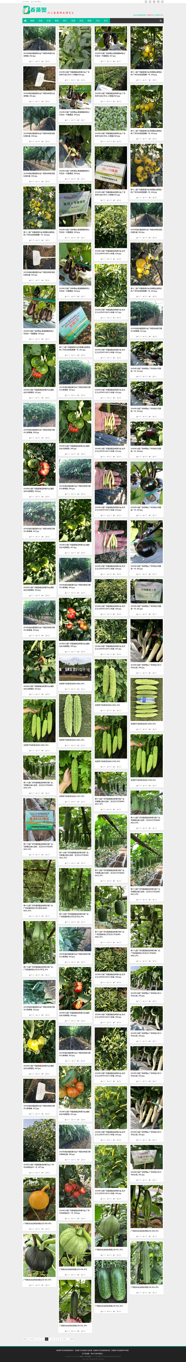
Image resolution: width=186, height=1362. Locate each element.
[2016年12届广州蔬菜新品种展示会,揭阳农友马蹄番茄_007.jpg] (75, 520)
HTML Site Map (99, 1359)
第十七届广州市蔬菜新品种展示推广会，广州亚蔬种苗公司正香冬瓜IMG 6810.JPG (38, 908)
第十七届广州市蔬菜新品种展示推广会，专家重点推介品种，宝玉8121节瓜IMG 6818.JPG (38, 785)
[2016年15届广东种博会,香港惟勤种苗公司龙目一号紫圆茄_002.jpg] (75, 264)
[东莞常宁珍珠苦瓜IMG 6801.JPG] (75, 715)
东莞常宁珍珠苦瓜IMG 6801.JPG (71, 740)
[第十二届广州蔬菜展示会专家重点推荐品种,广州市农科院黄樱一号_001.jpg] (75, 322)
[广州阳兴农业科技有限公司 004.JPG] (39, 1255)
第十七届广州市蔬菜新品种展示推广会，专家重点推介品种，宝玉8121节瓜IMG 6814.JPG (74, 855)
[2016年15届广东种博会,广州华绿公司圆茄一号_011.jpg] (147, 353)
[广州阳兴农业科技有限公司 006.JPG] (75, 1245)
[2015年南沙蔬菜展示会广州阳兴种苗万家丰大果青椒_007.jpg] (39, 513)
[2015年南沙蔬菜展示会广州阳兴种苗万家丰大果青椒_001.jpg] (39, 1090)
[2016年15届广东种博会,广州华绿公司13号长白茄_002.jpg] (147, 1107)
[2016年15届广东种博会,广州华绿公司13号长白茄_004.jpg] (147, 1017)
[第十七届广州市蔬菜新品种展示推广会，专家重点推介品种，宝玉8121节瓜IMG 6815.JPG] (39, 819)
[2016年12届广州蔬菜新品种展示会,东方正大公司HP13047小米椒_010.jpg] (111, 483)
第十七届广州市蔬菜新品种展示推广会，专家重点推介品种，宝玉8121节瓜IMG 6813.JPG (110, 872)
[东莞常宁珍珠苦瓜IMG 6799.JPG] (111, 737)
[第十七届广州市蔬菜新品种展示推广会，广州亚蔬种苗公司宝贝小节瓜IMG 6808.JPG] (147, 926)
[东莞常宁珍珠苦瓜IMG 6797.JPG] (75, 771)
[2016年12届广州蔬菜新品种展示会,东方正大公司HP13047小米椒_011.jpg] (111, 424)
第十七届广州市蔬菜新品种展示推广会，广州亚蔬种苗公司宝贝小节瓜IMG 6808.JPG (146, 953)
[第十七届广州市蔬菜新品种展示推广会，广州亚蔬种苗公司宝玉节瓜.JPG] (75, 889)
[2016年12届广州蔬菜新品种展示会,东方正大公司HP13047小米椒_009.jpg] (111, 541)
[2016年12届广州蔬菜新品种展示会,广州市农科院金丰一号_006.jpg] (75, 1186)
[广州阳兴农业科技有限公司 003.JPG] (147, 1262)
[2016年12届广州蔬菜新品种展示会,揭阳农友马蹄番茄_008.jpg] (39, 464)
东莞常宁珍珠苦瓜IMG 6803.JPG (107, 705)
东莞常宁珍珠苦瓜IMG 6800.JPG (36, 745)
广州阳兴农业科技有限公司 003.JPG (145, 1287)
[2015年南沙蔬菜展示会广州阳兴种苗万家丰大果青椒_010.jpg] (75, 371)
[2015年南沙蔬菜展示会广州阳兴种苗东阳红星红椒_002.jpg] (147, 214)
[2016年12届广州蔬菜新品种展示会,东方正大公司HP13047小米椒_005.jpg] (111, 999)
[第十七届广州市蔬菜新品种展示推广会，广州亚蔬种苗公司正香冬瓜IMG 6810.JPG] (39, 881)
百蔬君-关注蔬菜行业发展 (83, 1350)
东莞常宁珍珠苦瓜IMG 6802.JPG (143, 724)
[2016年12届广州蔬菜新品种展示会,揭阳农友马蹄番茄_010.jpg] (39, 365)
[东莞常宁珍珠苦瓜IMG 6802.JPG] (147, 699)
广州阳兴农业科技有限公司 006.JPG (73, 1269)
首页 (25, 20)
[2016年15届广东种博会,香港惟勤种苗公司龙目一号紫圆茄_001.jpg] (39, 306)
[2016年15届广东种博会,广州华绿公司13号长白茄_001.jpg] (147, 1156)
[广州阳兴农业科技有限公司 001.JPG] (75, 1301)
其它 (106, 21)
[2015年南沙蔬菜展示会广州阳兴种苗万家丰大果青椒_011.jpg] (147, 313)
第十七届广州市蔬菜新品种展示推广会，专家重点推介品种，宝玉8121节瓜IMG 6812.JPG (146, 891)
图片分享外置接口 (36, 1)
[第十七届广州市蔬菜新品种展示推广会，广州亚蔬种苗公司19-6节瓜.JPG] (39, 942)
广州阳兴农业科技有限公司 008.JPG (145, 1231)
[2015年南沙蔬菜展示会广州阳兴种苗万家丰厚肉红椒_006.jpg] (75, 1136)
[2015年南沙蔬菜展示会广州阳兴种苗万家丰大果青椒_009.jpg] (39, 414)
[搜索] (161, 20)
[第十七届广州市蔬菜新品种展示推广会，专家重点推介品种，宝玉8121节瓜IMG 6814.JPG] (75, 828)
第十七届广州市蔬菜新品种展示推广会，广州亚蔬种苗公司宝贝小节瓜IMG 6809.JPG (110, 934)
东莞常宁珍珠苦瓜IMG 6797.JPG (71, 796)
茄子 (65, 21)
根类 (89, 21)
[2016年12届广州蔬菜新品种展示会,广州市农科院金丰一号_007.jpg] (39, 1140)
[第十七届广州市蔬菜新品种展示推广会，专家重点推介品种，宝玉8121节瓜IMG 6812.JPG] (147, 861)
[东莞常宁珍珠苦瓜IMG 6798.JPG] (147, 755)
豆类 (73, 21)
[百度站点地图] (158, 1)
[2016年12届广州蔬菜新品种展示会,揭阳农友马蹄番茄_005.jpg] (75, 619)
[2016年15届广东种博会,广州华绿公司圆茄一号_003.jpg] (147, 483)
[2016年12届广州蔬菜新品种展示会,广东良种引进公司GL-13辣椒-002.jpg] (111, 118)
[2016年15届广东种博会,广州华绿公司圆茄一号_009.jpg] (147, 433)
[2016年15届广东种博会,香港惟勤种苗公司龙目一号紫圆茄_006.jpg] (75, 96)
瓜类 (40, 21)
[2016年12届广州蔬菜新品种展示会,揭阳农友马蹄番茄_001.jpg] (75, 1087)
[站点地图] (146, 1)
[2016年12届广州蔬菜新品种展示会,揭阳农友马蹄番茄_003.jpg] (75, 988)
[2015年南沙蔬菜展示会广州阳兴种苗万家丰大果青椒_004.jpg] (75, 938)
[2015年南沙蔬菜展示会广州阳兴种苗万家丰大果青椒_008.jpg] (75, 470)
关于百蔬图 (25, 1)
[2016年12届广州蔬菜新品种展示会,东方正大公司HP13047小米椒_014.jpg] (111, 374)
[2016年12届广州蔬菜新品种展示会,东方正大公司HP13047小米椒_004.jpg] (111, 1048)
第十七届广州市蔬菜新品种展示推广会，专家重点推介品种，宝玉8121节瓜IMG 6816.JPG (146, 820)
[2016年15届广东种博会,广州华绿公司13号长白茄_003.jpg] (147, 1057)
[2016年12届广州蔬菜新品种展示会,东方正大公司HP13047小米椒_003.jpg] (111, 1107)
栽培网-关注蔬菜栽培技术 (65, 1350)
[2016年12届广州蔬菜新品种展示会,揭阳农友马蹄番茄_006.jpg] (39, 563)
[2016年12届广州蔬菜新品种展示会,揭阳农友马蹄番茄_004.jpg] (39, 661)
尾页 (71, 1339)
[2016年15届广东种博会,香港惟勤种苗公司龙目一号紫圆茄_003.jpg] (75, 205)
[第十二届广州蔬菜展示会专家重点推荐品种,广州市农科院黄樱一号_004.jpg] (147, 165)
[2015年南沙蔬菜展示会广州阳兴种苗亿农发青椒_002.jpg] (39, 38)
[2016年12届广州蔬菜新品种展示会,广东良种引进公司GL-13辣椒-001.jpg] (111, 167)
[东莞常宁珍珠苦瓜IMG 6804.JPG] (75, 668)
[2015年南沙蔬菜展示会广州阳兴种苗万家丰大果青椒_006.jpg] (75, 569)
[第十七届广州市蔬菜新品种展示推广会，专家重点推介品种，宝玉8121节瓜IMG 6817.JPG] (111, 783)
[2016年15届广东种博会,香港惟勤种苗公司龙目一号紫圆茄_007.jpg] (111, 38)
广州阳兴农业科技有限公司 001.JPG (73, 1326)
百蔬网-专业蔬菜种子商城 (120, 1350)
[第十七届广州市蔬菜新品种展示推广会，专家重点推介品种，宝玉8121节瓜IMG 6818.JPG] (39, 767)
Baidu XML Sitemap (88, 1359)
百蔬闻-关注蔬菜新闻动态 (101, 1350)
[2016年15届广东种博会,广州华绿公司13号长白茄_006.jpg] (147, 640)
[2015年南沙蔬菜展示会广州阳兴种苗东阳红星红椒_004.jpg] (39, 118)
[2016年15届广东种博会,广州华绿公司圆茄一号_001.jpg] (147, 590)
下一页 (62, 1339)
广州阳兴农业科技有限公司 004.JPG (37, 1280)
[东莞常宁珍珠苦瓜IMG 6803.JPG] (111, 680)
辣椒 (32, 21)
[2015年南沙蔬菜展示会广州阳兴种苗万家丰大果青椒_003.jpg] (39, 991)
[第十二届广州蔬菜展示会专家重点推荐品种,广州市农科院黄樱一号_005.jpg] (147, 106)
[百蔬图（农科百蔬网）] (48, 6)
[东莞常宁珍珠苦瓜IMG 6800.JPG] (39, 720)
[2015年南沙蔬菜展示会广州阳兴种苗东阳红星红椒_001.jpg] (39, 256)
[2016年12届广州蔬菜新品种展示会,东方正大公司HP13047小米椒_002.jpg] (111, 1166)
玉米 (98, 21)
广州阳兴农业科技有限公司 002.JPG (109, 1306)
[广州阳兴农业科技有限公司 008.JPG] (147, 1206)
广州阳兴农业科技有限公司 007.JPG (109, 1250)
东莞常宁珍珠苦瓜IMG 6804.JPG (71, 684)
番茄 (57, 21)
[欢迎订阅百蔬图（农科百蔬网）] (162, 1)
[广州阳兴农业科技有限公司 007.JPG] (111, 1225)
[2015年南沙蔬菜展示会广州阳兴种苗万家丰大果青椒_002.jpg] (75, 1037)
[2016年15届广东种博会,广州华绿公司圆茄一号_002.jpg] (147, 541)
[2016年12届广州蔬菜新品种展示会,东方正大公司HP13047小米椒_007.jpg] (111, 630)
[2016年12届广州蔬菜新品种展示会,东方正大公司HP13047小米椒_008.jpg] (111, 590)
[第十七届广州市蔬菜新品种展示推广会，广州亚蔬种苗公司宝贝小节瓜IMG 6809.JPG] (111, 907)
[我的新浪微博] (150, 1)
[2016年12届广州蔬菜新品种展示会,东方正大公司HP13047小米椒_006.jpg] (111, 959)
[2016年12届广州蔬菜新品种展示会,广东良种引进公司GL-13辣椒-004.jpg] (75, 47)
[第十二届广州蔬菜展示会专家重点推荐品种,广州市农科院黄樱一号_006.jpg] (147, 47)
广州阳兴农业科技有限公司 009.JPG (37, 1223)
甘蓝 (81, 21)
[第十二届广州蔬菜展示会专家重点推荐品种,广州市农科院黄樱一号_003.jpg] (39, 207)
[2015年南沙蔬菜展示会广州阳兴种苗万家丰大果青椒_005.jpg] (39, 612)
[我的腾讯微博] (154, 1)
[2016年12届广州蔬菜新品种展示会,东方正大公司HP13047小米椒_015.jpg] (111, 334)
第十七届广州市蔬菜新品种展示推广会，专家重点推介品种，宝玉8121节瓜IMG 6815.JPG (38, 846)
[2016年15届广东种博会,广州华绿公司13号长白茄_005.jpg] (147, 977)
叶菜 (49, 21)
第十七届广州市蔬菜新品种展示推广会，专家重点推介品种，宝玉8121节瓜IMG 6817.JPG (110, 801)
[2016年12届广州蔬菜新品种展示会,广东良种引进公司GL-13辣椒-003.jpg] (111, 78)
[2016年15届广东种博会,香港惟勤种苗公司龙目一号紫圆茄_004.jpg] (75, 146)
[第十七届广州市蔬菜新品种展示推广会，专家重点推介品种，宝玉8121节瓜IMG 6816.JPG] (147, 802)
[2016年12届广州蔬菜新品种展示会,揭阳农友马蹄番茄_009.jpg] (75, 421)
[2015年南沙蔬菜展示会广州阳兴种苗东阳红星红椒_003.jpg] (39, 158)
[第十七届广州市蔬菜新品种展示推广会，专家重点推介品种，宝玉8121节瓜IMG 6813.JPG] (111, 843)
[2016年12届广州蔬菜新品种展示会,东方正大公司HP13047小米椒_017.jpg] (111, 285)
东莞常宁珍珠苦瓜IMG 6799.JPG (107, 761)
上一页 (30, 1339)
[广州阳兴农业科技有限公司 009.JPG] (39, 1199)
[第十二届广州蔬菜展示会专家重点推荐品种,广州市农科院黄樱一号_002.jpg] (147, 264)
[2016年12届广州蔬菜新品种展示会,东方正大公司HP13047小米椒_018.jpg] (111, 226)
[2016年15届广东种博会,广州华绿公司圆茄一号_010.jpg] (147, 393)
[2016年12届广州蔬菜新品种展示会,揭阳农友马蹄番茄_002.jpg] (39, 1041)
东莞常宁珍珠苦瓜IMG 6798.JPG (143, 780)
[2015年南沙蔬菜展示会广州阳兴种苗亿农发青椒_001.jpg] (39, 78)
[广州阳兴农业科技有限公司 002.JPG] (111, 1281)
